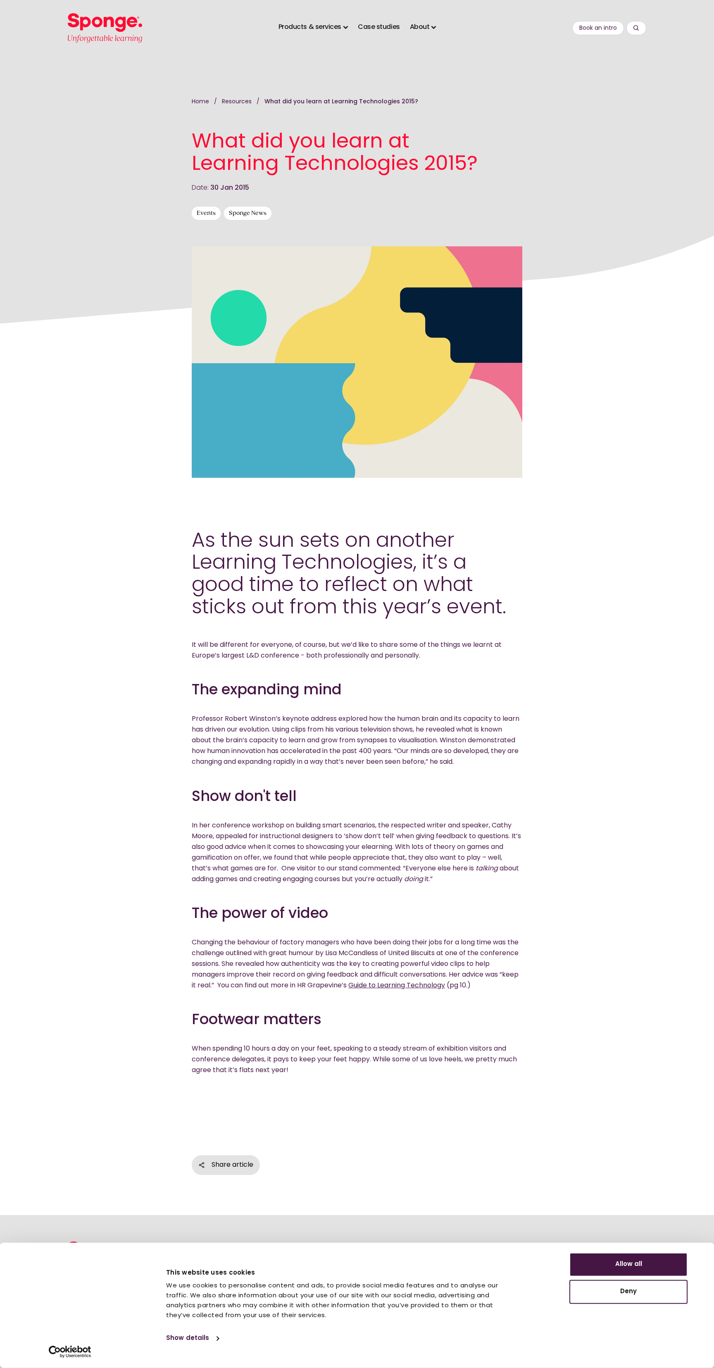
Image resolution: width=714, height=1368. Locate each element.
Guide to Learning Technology (396, 985)
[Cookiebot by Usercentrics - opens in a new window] (70, 1352)
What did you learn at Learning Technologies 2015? (341, 102)
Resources (237, 102)
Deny (628, 1291)
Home (200, 102)
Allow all (628, 1264)
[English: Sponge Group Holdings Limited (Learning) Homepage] (105, 28)
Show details (187, 1338)
